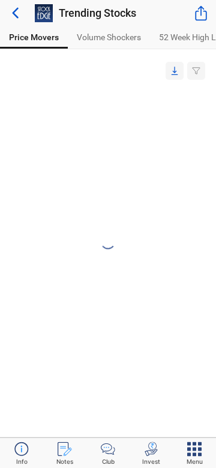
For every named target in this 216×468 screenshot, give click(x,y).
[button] (175, 71)
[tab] (34, 37)
